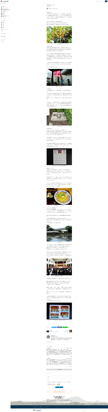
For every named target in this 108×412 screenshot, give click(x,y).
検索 (106, 1)
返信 (71, 356)
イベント (2, 33)
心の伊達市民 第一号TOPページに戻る (59, 391)
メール (49, 378)
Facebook (60, 327)
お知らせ (2, 36)
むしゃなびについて (35, 406)
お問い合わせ (41, 406)
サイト (48, 380)
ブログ (2, 6)
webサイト (48, 342)
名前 (48, 376)
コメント (49, 373)
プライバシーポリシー (47, 406)
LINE (65, 327)
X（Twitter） (54, 327)
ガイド (2, 20)
